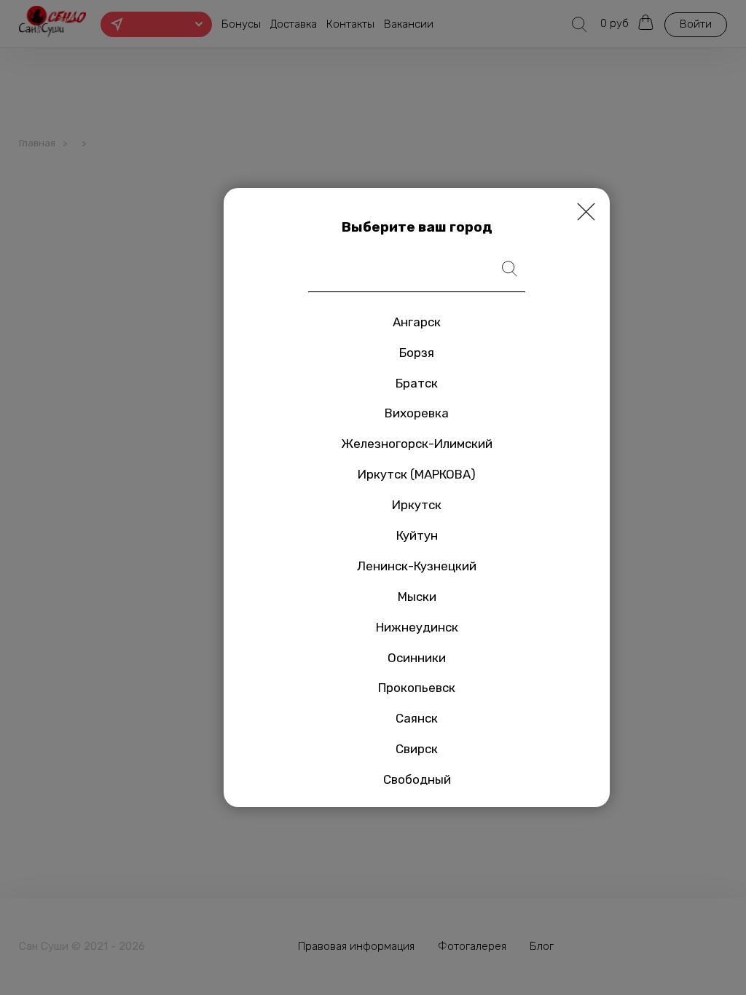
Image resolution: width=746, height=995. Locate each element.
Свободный (417, 779)
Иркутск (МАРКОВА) (417, 474)
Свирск (417, 749)
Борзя (416, 352)
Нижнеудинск (417, 627)
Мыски (417, 596)
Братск (417, 383)
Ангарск (417, 322)
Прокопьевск (416, 688)
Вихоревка (417, 413)
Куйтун (417, 535)
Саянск (417, 718)
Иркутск (416, 505)
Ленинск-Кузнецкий (416, 566)
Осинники (417, 657)
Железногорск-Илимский (416, 443)
